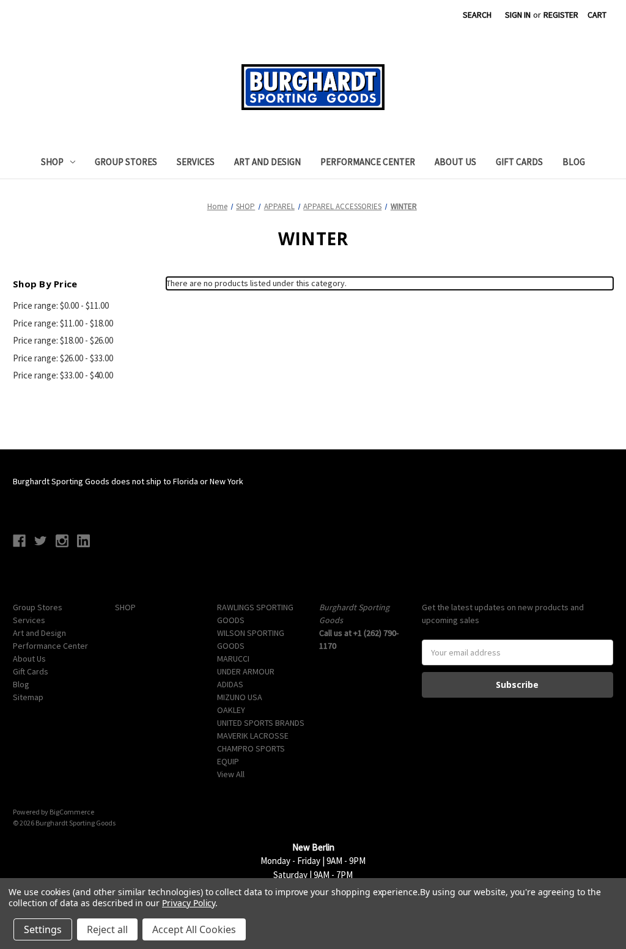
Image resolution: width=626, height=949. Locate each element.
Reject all (107, 929)
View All (231, 774)
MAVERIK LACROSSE (253, 735)
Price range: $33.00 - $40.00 (63, 375)
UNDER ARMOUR (245, 671)
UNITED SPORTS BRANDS (260, 722)
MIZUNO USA (239, 697)
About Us (455, 162)
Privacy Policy (188, 903)
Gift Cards (519, 162)
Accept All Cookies (194, 929)
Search (477, 14)
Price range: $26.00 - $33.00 (63, 358)
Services (196, 162)
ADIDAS (230, 684)
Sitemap (28, 697)
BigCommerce (72, 811)
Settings (43, 929)
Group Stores (126, 162)
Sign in (518, 14)
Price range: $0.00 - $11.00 (61, 305)
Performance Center (367, 162)
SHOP (52, 162)
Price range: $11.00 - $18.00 (63, 323)
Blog (573, 162)
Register (560, 14)
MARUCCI (233, 658)
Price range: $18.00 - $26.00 (63, 340)
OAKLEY (231, 709)
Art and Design (267, 162)
